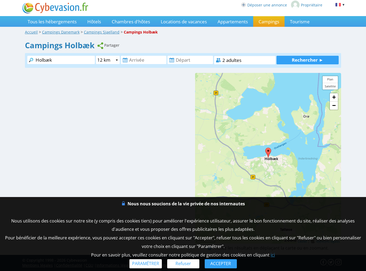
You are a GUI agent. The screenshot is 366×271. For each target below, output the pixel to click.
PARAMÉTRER (145, 263)
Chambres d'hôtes (131, 21)
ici (273, 255)
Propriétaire (311, 5)
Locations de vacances (184, 21)
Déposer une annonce (267, 5)
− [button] (334, 105)
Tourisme (300, 21)
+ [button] (334, 97)
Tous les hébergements (52, 21)
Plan (330, 79)
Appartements (233, 21)
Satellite (330, 86)
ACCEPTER (220, 263)
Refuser (183, 263)
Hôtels (94, 21)
